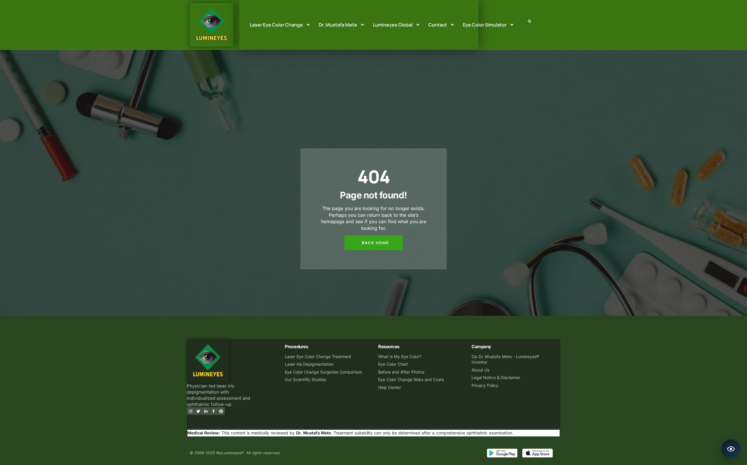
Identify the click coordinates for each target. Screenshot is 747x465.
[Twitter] (198, 411)
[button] (529, 21)
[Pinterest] (221, 411)
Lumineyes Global (393, 25)
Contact (437, 25)
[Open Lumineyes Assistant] (731, 449)
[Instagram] (190, 411)
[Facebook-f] (213, 411)
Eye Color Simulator (485, 25)
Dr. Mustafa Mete (338, 25)
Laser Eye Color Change (276, 25)
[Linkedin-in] (206, 411)
